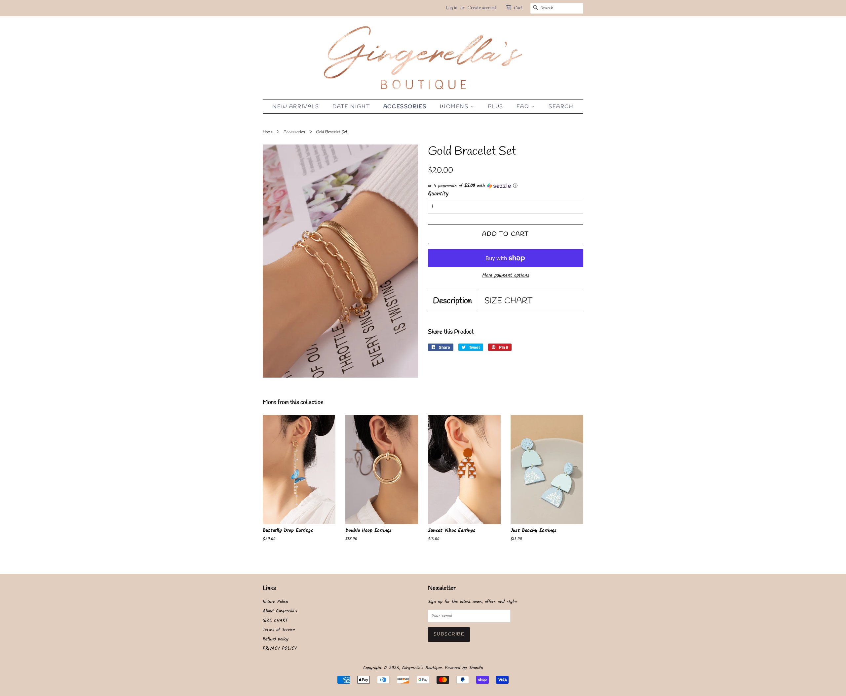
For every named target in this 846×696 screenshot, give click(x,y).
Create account (482, 8)
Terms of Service (279, 630)
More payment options (505, 275)
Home (268, 132)
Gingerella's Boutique (422, 668)
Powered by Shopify (464, 668)
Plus (495, 106)
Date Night (351, 106)
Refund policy (275, 639)
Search (561, 106)
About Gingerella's (280, 611)
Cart (518, 8)
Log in (451, 8)
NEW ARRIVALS (295, 106)
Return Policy (275, 602)
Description (452, 301)
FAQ (524, 106)
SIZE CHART (508, 301)
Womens (455, 106)
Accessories (405, 106)
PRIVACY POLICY (280, 648)
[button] (505, 185)
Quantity (438, 193)
